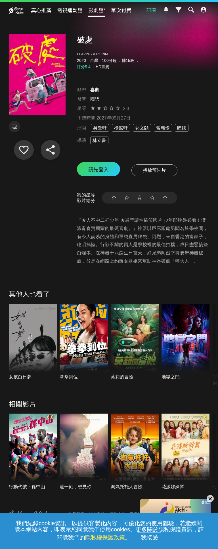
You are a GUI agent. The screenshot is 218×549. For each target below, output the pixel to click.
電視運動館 (70, 10)
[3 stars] (139, 198)
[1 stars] (114, 198)
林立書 (99, 140)
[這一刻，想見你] (84, 452)
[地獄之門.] (186, 342)
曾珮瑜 (163, 127)
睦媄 (181, 127)
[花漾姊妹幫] (186, 452)
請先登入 (98, 169)
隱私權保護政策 (105, 537)
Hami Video (16, 10)
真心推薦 (41, 10)
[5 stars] (165, 198)
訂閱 (151, 9)
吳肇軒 (100, 127)
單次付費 (121, 10)
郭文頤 (142, 127)
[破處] (24, 150)
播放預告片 (154, 170)
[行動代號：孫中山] (33, 452)
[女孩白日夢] (33, 342)
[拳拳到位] (84, 342)
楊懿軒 (121, 127)
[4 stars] (152, 198)
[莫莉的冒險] (135, 342)
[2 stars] (126, 198)
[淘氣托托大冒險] (135, 452)
